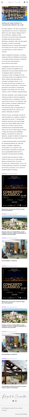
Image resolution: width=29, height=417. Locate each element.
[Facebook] (24, 2)
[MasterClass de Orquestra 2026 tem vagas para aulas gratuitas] (14, 176)
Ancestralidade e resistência (9, 260)
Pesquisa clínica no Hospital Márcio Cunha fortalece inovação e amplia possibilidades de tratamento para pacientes (14, 233)
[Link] (14, 2)
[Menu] (2, 2)
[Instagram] (27, 2)
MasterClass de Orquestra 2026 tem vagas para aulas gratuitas (13, 209)
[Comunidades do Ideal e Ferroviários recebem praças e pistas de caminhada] (14, 361)
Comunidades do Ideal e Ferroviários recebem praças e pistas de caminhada (14, 387)
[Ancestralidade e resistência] (14, 240)
